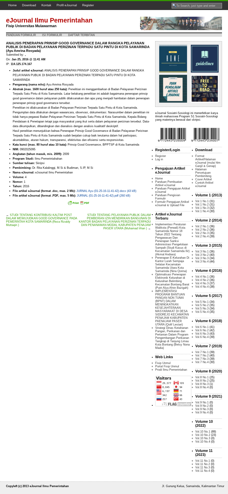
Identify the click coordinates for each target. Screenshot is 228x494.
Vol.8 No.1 (202, 377)
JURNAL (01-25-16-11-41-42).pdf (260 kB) (103, 195)
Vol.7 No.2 (202, 355)
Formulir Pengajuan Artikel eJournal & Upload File (172, 203)
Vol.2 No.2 (202, 229)
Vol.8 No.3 (202, 384)
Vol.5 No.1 (202, 301)
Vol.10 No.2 (202, 435)
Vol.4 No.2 (202, 280)
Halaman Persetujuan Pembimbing (203, 173)
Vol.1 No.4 (202, 211)
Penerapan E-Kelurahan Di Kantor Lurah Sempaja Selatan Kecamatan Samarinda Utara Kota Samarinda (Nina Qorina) (172, 264)
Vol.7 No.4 (202, 362)
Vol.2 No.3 (202, 233)
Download (29, 5)
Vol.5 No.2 (202, 305)
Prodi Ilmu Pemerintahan (171, 369)
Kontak (46, 5)
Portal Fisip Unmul (167, 366)
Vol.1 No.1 (202, 201)
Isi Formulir (52, 35)
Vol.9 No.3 (202, 409)
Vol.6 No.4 (202, 337)
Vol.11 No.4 (202, 470)
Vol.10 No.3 (202, 438)
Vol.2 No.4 (202, 236)
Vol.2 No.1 (202, 226)
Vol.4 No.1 (202, 276)
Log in (159, 159)
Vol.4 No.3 (202, 283)
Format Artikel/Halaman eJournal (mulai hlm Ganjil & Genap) (207, 161)
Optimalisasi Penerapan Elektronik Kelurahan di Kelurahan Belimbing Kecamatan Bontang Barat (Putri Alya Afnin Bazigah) (172, 281)
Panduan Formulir (21, 35)
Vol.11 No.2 (202, 464)
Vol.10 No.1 (202, 431)
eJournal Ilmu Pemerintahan (49, 20)
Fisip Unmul (163, 363)
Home (12, 5)
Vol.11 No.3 (202, 467)
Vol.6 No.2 (202, 330)
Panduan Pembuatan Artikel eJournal (168, 183)
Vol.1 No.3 (202, 207)
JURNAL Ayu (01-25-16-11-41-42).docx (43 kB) (106, 191)
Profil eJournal (67, 5)
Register (88, 5)
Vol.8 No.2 (202, 380)
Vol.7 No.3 (202, 358)
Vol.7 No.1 (202, 352)
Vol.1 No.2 (202, 204)
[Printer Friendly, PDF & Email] (78, 202)
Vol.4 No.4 (202, 286)
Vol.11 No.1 (202, 460)
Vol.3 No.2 (202, 254)
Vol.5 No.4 (202, 311)
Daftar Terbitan (81, 35)
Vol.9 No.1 (202, 402)
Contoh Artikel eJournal (204, 184)
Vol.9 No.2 (202, 405)
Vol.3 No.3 (202, 258)
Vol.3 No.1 (202, 251)
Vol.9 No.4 (202, 412)
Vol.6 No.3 (202, 333)
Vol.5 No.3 (202, 308)
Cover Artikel (203, 179)
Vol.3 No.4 (202, 261)
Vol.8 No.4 (202, 387)
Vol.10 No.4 (202, 441)
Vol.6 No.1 (202, 327)
